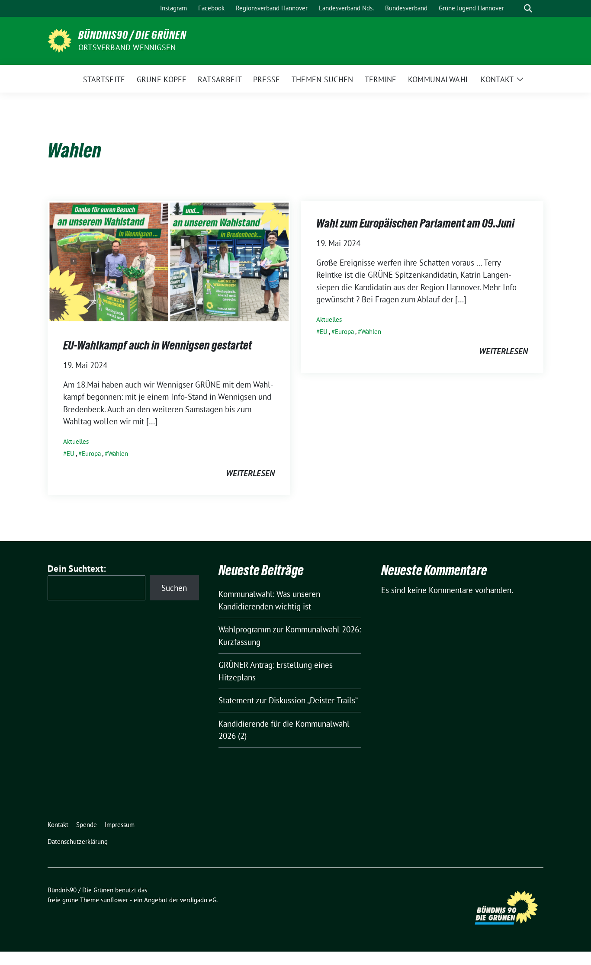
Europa (91, 453)
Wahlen (118, 453)
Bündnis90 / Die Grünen (132, 35)
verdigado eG (198, 900)
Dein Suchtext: (77, 568)
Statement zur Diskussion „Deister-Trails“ (288, 700)
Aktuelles (76, 441)
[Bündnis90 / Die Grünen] (59, 40)
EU (70, 453)
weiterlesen (250, 473)
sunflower (114, 900)
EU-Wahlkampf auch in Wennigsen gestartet (157, 345)
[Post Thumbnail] (169, 261)
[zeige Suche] (528, 8)
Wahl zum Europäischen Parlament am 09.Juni (415, 223)
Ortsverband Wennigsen (127, 47)
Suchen (174, 588)
